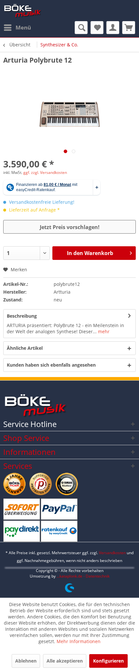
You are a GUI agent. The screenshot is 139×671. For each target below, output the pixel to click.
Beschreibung (22, 316)
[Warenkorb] (128, 27)
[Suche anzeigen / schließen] (81, 27)
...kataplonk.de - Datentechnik (83, 576)
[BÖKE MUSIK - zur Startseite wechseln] (22, 10)
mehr (103, 331)
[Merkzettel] (97, 27)
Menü (23, 27)
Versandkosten (112, 552)
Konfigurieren (108, 661)
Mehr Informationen (79, 641)
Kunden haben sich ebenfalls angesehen (51, 365)
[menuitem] (17, 27)
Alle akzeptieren (65, 661)
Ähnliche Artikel (25, 348)
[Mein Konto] (112, 27)
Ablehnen (26, 661)
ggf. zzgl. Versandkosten (45, 172)
